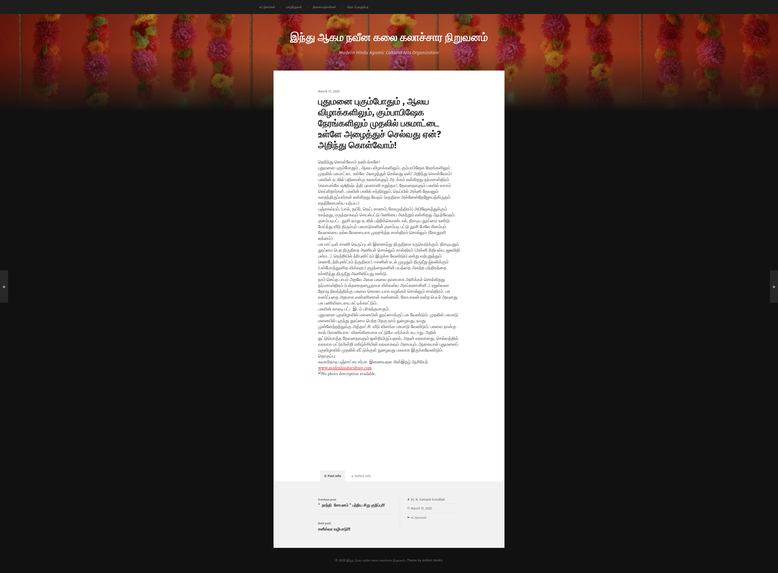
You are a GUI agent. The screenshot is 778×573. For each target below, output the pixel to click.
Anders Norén (432, 560)
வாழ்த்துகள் (294, 7)
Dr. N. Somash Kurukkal (428, 499)
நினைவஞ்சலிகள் (324, 7)
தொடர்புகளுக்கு (358, 7)
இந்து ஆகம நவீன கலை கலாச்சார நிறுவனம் (389, 36)
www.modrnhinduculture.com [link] (345, 368)
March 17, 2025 (421, 508)
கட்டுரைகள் (267, 7)
